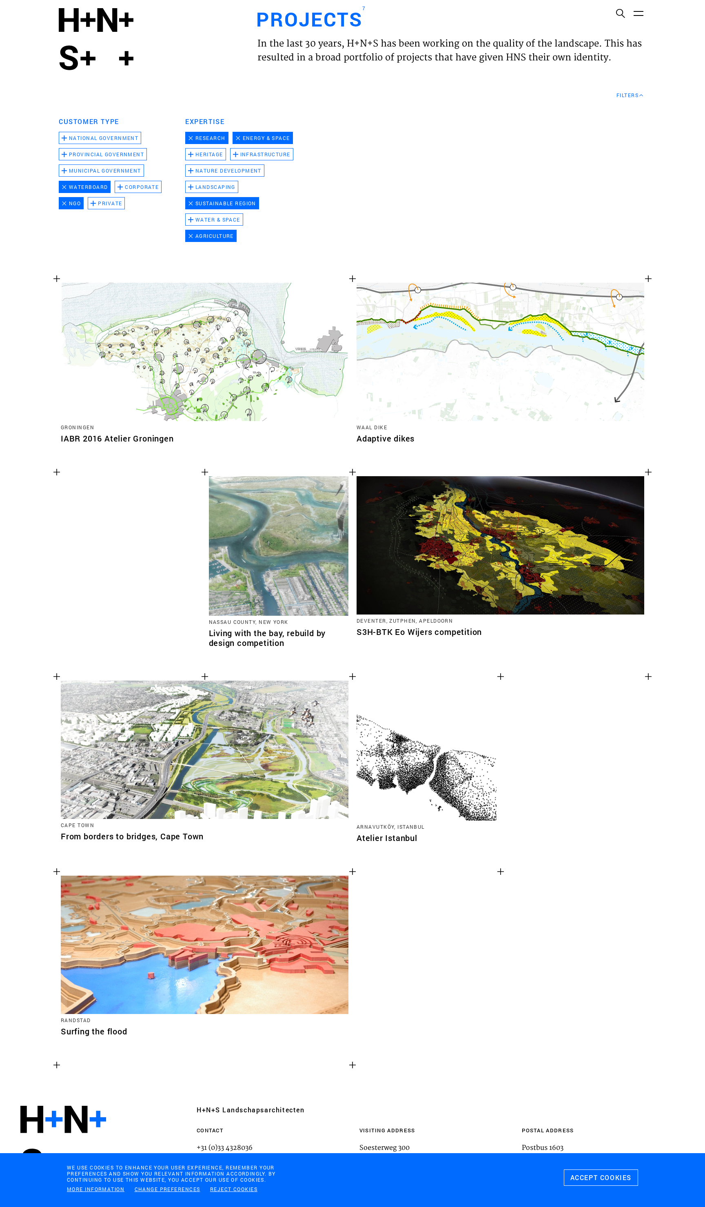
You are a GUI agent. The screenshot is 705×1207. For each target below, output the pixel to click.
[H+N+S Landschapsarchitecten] (63, 1141)
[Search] (620, 13)
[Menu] (638, 13)
